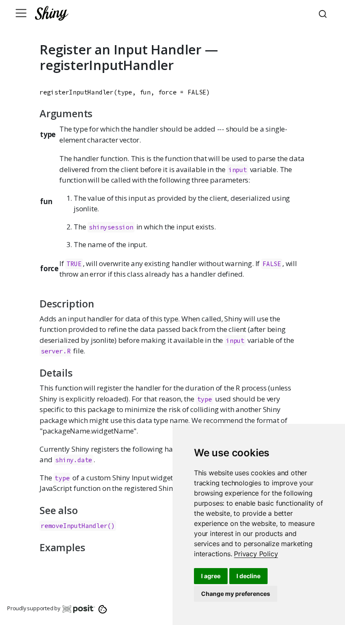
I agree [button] (210, 575)
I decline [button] (248, 575)
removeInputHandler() (78, 526)
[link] (256, 554)
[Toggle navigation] (21, 13)
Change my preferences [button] (235, 593)
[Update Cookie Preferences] (103, 608)
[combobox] (324, 13)
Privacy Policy (256, 554)
